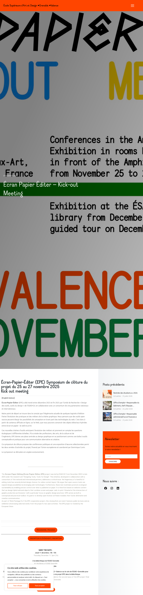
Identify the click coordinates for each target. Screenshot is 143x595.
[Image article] (107, 394)
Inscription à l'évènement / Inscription (46, 538)
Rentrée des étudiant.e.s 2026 (125, 393)
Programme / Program (46, 530)
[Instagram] (112, 488)
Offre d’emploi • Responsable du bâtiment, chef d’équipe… (126, 404)
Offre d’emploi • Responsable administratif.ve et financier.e (125, 415)
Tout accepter (40, 586)
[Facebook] (105, 488)
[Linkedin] (118, 488)
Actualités (117, 396)
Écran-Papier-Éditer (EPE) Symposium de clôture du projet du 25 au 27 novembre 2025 (44, 384)
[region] (29, 577)
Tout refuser (17, 586)
